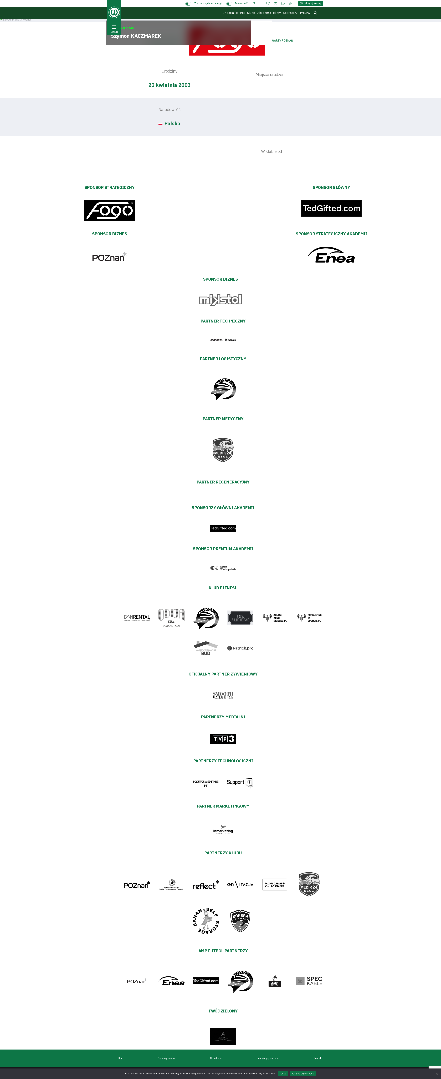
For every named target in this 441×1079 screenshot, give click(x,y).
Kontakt (318, 1058)
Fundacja (227, 12)
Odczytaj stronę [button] (312, 3)
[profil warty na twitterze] (268, 3)
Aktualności (216, 1058)
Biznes (240, 12)
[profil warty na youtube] (275, 3)
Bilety (277, 12)
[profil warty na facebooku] (254, 3)
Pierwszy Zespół (166, 1058)
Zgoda (282, 1073)
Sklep (251, 12)
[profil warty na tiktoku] (290, 3)
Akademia (264, 12)
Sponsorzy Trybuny (296, 12)
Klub (121, 1058)
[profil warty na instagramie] (260, 3)
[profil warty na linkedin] (283, 3)
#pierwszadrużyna (122, 27)
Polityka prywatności (268, 1058)
